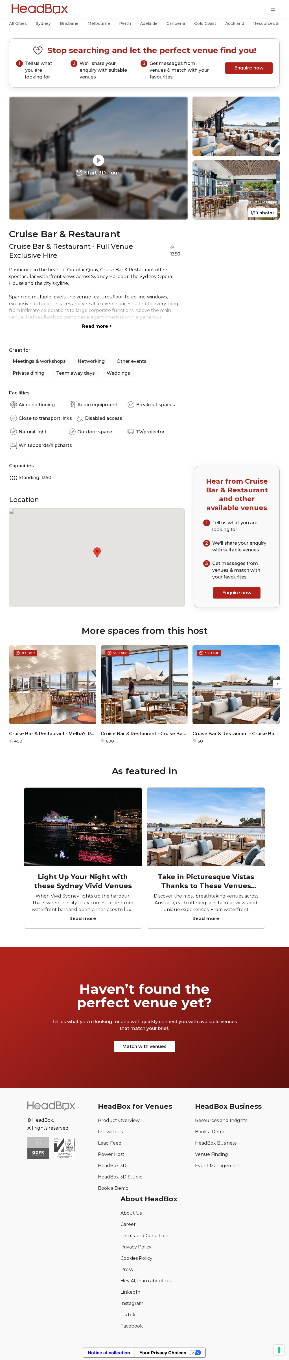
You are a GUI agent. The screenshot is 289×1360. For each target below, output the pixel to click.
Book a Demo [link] (113, 1188)
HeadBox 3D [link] (112, 1165)
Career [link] (128, 1224)
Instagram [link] (132, 1303)
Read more (97, 326)
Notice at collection (109, 1352)
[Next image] (178, 158)
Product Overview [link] (119, 1120)
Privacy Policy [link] (136, 1247)
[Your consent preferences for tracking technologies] (279, 1350)
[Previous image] (18, 158)
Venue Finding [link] (211, 1154)
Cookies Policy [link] (136, 1258)
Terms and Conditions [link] (145, 1235)
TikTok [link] (128, 1314)
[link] (64, 1148)
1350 (175, 254)
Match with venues (144, 1046)
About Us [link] (131, 1213)
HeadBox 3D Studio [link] (120, 1177)
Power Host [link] (111, 1154)
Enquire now (249, 68)
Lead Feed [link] (110, 1143)
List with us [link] (110, 1131)
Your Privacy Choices (162, 1352)
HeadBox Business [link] (216, 1143)
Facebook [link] (132, 1326)
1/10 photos (263, 212)
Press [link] (127, 1269)
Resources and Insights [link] (221, 1120)
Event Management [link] (217, 1165)
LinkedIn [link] (130, 1292)
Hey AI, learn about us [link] (145, 1280)
